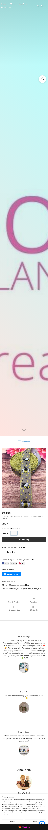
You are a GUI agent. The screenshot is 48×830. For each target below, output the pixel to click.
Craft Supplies (14, 516)
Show (24, 827)
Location (23, 4)
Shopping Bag (14, 610)
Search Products (14, 602)
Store (4, 516)
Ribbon (25, 516)
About (12, 4)
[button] (10, 552)
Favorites (33, 602)
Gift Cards (34, 610)
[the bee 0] (24, 478)
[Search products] (42, 79)
